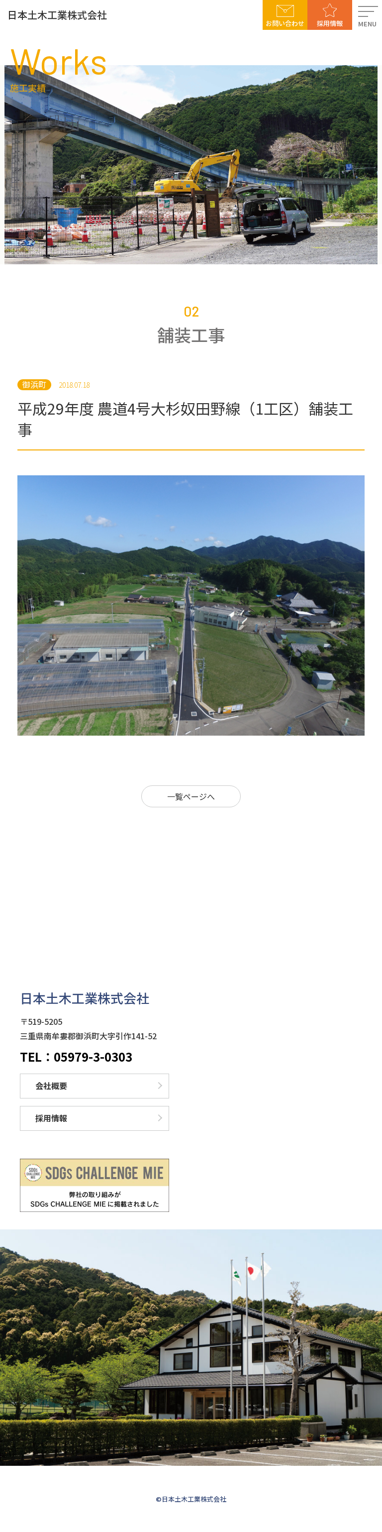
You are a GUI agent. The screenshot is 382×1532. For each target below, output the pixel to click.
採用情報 (330, 23)
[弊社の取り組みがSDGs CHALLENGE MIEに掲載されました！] (94, 1185)
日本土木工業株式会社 (57, 15)
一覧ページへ (191, 796)
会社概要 (51, 1086)
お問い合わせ (285, 23)
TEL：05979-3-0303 (76, 1057)
